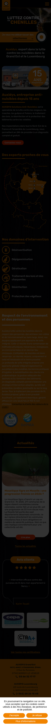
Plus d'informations (25, 721)
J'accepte (14, 715)
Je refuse (37, 715)
